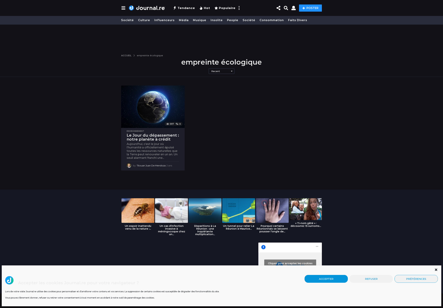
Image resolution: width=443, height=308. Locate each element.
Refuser (371, 278)
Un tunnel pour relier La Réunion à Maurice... (238, 227)
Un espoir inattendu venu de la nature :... (138, 227)
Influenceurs (164, 20)
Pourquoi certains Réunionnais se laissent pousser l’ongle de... (272, 228)
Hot (207, 8)
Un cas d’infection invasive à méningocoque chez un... (171, 230)
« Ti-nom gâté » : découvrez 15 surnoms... (306, 224)
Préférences (416, 278)
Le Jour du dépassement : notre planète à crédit (153, 137)
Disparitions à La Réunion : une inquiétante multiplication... (205, 230)
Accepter (326, 278)
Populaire (227, 8)
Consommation (272, 20)
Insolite (217, 20)
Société (127, 20)
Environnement (135, 131)
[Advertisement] (221, 37)
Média (184, 20)
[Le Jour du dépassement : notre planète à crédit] (153, 107)
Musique (199, 20)
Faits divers (297, 20)
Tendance (186, 8)
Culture (144, 20)
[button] (436, 269)
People (232, 20)
